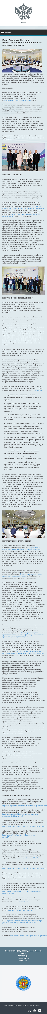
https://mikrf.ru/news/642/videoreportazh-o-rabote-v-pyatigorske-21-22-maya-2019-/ (20, 815)
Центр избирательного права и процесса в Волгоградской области (23, 207)
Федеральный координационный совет (17, 100)
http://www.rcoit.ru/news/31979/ (27, 858)
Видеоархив (23, 958)
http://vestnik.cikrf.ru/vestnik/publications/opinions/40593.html (24, 826)
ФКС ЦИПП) (37, 390)
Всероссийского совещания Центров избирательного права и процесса (21, 548)
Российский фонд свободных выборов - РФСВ (23, 952)
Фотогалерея (23, 956)
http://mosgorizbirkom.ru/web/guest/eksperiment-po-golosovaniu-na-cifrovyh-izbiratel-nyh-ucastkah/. (22, 922)
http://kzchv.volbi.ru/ (21, 902)
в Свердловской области (17, 576)
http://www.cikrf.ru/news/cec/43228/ (20, 910)
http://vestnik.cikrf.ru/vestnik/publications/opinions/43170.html (24, 868)
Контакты (23, 961)
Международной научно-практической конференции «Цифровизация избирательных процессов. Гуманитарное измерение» (23, 635)
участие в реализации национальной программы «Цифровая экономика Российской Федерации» (23, 652)
